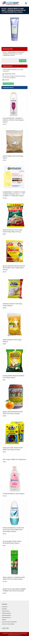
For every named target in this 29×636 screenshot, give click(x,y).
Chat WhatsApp (9, 83)
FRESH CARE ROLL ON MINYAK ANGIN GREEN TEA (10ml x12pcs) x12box (14, 578)
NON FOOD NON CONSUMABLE (9, 622)
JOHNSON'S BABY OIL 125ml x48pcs (13, 494)
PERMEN (4, 619)
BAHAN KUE (4, 607)
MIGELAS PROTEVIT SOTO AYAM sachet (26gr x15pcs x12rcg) (12, 231)
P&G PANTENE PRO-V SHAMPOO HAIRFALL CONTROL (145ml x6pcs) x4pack (13, 120)
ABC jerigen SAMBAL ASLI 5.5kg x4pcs (14, 459)
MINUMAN (4, 609)
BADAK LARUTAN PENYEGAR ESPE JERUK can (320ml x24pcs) (13, 413)
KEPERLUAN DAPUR (6, 613)
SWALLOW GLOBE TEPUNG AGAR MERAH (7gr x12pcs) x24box (12, 449)
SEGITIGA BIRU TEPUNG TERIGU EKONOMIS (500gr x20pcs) (12, 542)
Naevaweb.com (17, 634)
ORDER (23, 61)
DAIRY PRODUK (5, 611)
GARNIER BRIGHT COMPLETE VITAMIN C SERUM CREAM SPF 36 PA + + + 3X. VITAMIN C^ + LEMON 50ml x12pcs (14, 194)
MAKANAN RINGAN (6, 615)
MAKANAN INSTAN (6, 617)
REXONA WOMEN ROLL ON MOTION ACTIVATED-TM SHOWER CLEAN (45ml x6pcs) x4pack (13, 529)
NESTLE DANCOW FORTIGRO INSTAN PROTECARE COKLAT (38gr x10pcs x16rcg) (14, 267)
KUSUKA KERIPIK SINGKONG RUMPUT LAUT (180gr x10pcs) (13, 377)
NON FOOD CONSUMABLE (8, 624)
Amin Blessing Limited (12, 633)
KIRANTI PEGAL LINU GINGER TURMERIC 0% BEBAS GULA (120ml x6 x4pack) (14, 590)
